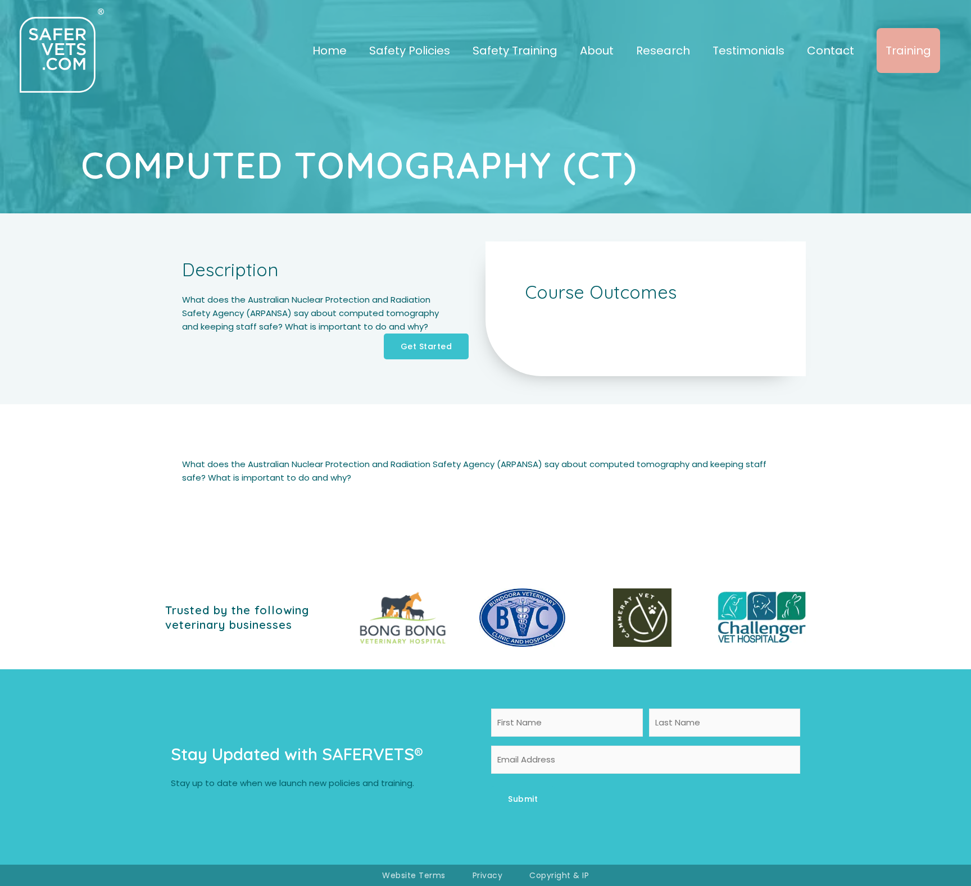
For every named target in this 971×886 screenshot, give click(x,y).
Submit (523, 799)
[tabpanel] (485, 471)
